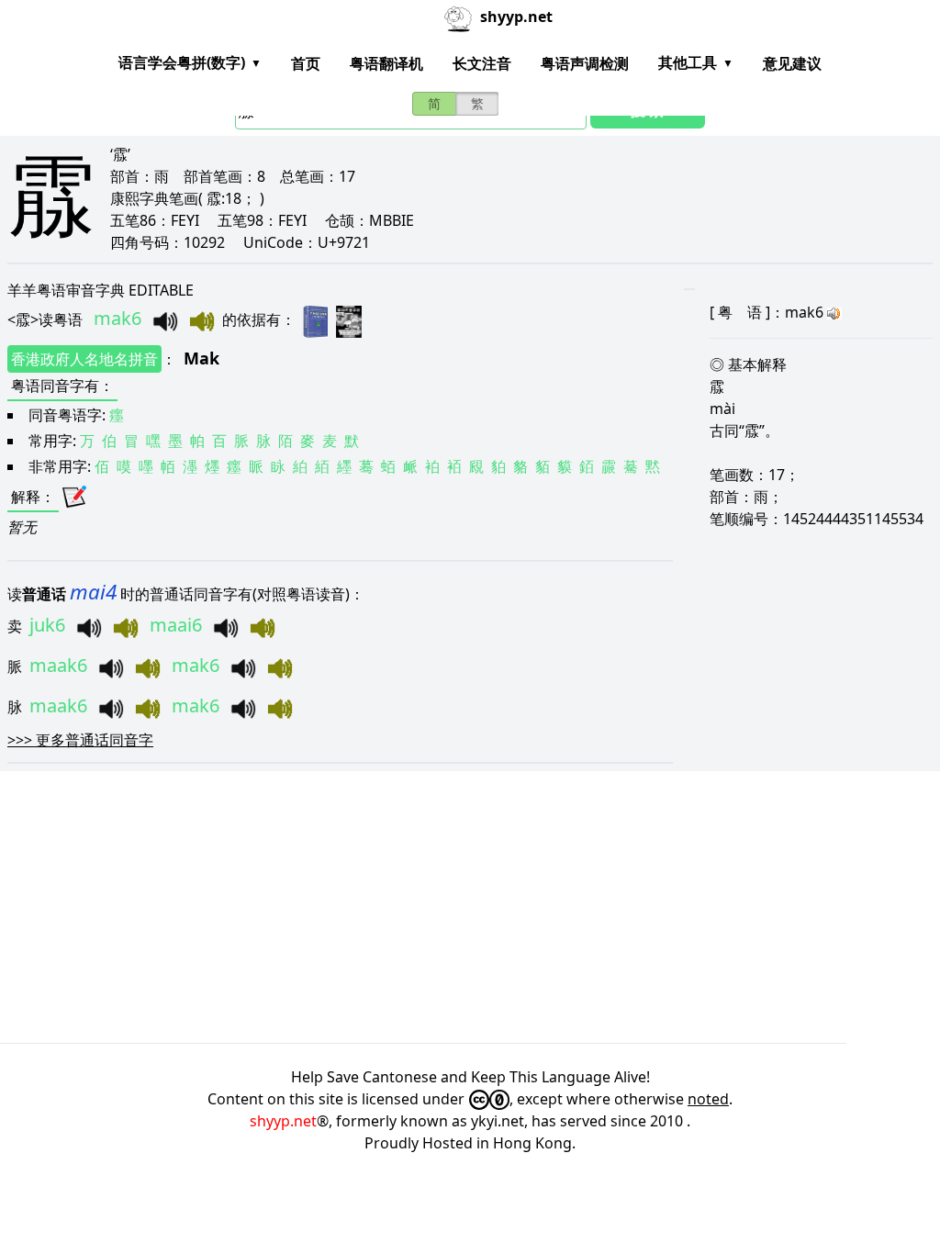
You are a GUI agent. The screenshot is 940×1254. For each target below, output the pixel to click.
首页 (305, 63)
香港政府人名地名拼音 (84, 359)
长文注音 (482, 63)
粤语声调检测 (585, 63)
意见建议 (792, 63)
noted (708, 1099)
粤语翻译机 (386, 63)
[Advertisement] (470, 907)
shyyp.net (283, 1121)
